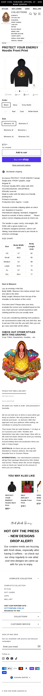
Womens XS (9, 123)
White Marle (33, 111)
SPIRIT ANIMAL (16, 22)
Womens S (23, 123)
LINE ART (14, 24)
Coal (22, 111)
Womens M (8, 130)
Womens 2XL (24, 137)
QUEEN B (14, 15)
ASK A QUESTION (8, 401)
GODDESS (14, 20)
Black (6, 105)
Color (4, 100)
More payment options (21, 165)
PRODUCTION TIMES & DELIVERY (14, 391)
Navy (15, 105)
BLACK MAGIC (16, 29)
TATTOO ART (15, 17)
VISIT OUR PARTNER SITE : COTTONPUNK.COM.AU (15, 608)
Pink (6, 111)
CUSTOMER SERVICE (20, 624)
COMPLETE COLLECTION (20, 578)
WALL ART (37, 8)
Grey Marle (26, 105)
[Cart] (34, 13)
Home (4, 43)
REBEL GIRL (15, 31)
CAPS (27, 8)
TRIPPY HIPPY (16, 36)
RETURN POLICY (8, 396)
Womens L (22, 130)
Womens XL (9, 137)
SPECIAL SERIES (16, 40)
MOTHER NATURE (17, 33)
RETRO (13, 27)
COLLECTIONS (20, 617)
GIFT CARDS (17, 8)
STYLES (5, 8)
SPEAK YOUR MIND (17, 38)
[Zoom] (34, 85)
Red (13, 111)
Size (4, 119)
